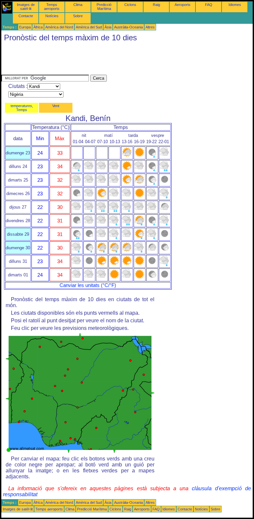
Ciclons (130, 5)
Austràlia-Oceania (128, 27)
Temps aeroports (52, 7)
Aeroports (182, 5)
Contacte (26, 16)
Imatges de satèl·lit (26, 7)
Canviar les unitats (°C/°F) (88, 285)
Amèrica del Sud (89, 27)
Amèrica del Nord (59, 27)
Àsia (108, 27)
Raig (156, 5)
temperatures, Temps (22, 108)
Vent (55, 106)
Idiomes (235, 5)
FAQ (208, 5)
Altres (150, 27)
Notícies (52, 16)
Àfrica (38, 27)
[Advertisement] (121, 60)
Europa (25, 27)
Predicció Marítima (104, 7)
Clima (77, 5)
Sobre (78, 16)
